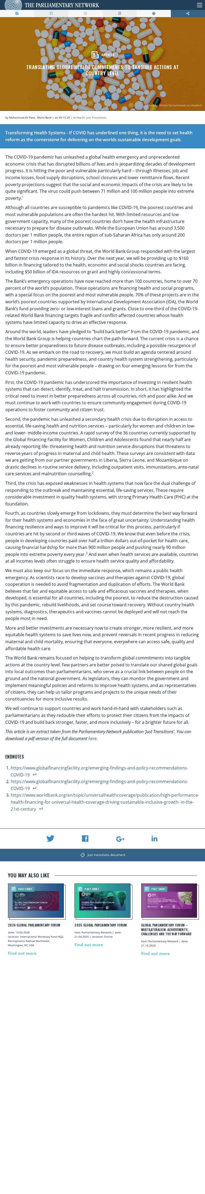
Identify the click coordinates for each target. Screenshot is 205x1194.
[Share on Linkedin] (154, 838)
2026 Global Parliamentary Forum (34, 925)
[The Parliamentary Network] (52, 5)
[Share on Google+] (120, 839)
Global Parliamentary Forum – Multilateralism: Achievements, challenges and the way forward (166, 929)
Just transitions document (106, 855)
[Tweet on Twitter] (50, 838)
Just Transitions (96, 117)
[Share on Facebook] (85, 838)
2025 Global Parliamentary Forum (100, 925)
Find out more (22, 953)
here (92, 738)
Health (80, 117)
